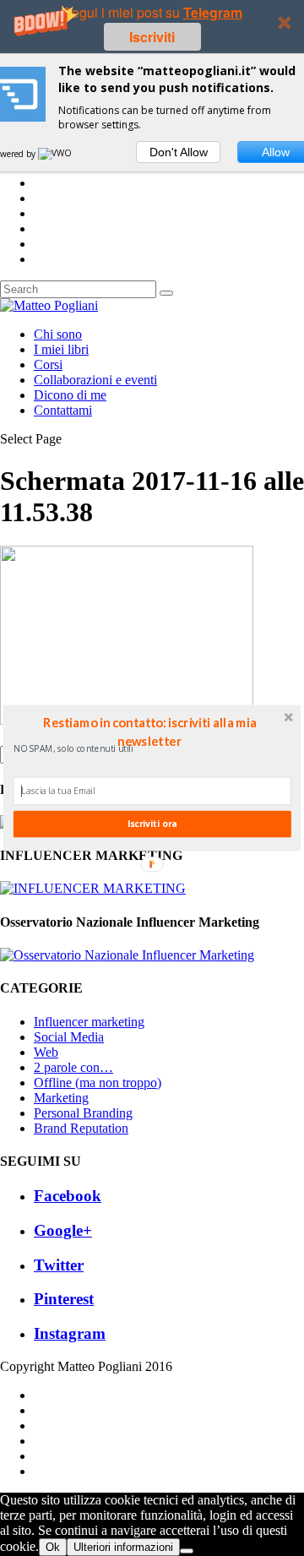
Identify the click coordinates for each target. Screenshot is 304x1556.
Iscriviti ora (152, 824)
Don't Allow (178, 152)
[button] (149, 731)
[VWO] (55, 154)
